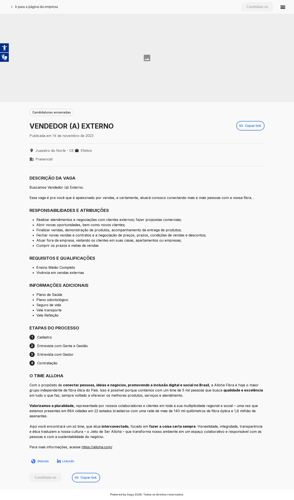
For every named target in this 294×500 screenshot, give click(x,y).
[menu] (283, 7)
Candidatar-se (257, 7)
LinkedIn (68, 461)
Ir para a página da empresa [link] (36, 7)
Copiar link (253, 125)
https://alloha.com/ (97, 447)
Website (43, 461)
